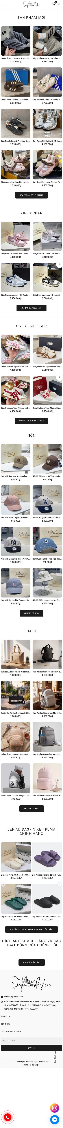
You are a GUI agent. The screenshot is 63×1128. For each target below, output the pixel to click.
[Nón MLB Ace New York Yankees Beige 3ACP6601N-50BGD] (15, 461)
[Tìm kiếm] (59, 4)
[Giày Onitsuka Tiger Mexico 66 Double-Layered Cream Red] (15, 393)
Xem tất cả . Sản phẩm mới (31, 195)
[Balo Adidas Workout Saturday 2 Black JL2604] (47, 657)
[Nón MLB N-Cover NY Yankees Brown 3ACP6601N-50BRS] (47, 461)
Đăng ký (31, 1048)
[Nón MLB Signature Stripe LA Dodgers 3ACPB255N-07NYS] (47, 503)
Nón (32, 435)
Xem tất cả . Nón (31, 613)
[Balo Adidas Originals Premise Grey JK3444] (47, 739)
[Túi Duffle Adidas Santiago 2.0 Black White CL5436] (15, 698)
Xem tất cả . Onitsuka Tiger (31, 421)
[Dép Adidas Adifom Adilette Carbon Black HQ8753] (47, 902)
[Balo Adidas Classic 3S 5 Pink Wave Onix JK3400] (47, 781)
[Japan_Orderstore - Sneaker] (32, 4)
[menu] (11, 4)
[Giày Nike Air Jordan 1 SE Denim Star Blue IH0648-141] (15, 280)
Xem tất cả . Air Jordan (31, 308)
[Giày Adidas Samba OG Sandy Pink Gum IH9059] (47, 85)
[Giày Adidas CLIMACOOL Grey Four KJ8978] (15, 43)
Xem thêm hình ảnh (31, 962)
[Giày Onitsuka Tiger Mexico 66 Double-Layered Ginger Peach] (15, 352)
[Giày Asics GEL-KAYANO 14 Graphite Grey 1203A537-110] (47, 126)
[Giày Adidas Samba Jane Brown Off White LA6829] (15, 85)
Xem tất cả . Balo (31, 809)
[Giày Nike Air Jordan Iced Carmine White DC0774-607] (15, 239)
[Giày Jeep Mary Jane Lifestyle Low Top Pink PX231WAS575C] (15, 167)
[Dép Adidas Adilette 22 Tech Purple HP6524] (47, 860)
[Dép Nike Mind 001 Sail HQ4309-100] (16, 860)
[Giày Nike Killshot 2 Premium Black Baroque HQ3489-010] (15, 126)
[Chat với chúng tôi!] (54, 1119)
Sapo (37, 1065)
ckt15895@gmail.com (13, 997)
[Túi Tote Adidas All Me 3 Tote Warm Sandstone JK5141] (15, 657)
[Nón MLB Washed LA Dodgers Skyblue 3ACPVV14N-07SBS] (15, 585)
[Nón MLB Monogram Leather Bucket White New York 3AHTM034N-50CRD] (47, 585)
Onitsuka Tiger (31, 326)
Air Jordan (31, 213)
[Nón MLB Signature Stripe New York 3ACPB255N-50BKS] (15, 544)
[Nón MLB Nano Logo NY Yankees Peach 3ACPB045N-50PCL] (15, 503)
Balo (31, 631)
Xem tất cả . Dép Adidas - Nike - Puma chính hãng (31, 929)
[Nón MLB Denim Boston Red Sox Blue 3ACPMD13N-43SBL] (47, 544)
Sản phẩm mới (31, 18)
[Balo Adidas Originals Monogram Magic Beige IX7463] (15, 739)
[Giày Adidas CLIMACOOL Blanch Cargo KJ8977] (47, 43)
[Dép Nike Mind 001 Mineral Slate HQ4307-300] (16, 902)
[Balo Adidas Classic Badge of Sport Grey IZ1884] (15, 781)
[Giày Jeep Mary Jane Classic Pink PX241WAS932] (47, 167)
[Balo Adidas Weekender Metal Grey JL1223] (47, 698)
